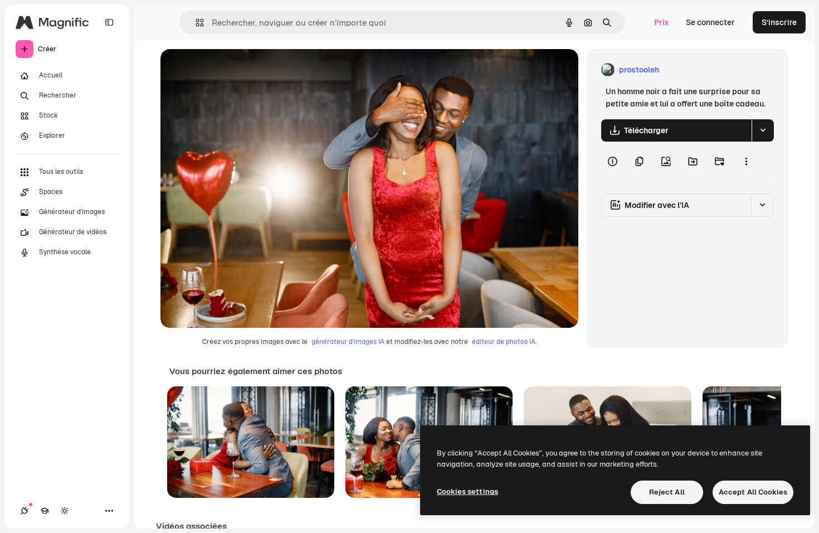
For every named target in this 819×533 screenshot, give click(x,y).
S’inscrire (779, 22)
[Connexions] (24, 511)
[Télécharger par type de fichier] (763, 130)
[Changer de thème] (65, 511)
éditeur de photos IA (503, 341)
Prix (661, 22)
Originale (234, 70)
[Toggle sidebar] (109, 22)
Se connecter (710, 22)
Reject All (667, 492)
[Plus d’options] (746, 162)
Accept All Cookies (753, 492)
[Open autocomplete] (195, 22)
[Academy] (44, 511)
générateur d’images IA (347, 341)
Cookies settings (467, 491)
